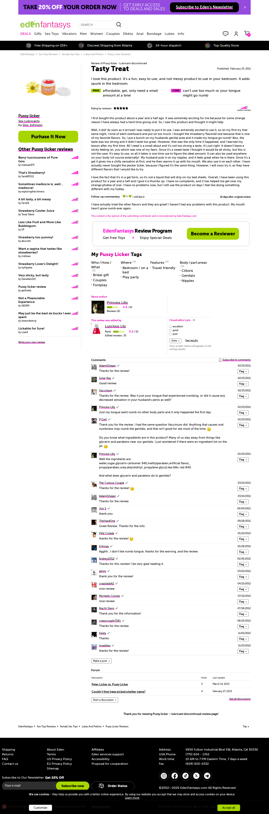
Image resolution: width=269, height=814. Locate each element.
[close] (245, 7)
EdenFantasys (27, 54)
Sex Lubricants (29, 121)
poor (175, 334)
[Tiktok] (185, 776)
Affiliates (98, 749)
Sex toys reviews (48, 54)
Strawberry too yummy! (35, 237)
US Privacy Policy (59, 759)
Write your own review (31, 342)
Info (181, 34)
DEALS (25, 34)
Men (83, 34)
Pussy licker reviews (119, 54)
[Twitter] (196, 776)
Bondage (154, 34)
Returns (7, 754)
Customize (40, 807)
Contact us (10, 764)
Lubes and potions (93, 54)
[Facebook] (175, 776)
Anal (140, 34)
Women (96, 34)
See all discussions (240, 698)
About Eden (55, 749)
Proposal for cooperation (110, 764)
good (175, 330)
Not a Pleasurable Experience (31, 300)
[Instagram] (164, 776)
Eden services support (108, 754)
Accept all (228, 807)
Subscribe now (72, 786)
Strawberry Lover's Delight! (38, 264)
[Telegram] (207, 776)
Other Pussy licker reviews (45, 149)
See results (191, 340)
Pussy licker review (32, 287)
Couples (113, 34)
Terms (51, 754)
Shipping (8, 749)
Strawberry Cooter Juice (36, 211)
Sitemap (53, 768)
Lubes (169, 34)
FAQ (5, 759)
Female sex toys (71, 54)
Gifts (38, 34)
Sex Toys (52, 34)
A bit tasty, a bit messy (34, 199)
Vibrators (69, 34)
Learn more (132, 797)
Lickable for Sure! (31, 328)
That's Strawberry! (31, 172)
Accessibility (100, 759)
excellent (178, 326)
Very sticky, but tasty (33, 275)
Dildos (128, 34)
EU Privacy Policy (59, 764)
